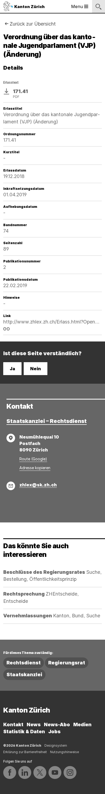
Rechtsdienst (23, 662)
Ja (12, 368)
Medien (82, 724)
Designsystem (55, 745)
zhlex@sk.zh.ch (38, 484)
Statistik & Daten (24, 731)
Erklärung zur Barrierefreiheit (25, 752)
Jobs (54, 731)
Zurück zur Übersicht (33, 24)
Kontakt (13, 724)
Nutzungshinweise (64, 752)
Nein (35, 368)
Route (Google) (33, 459)
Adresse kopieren (34, 467)
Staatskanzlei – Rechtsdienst (46, 421)
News (34, 724)
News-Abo (57, 724)
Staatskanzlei (24, 674)
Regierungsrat (66, 662)
